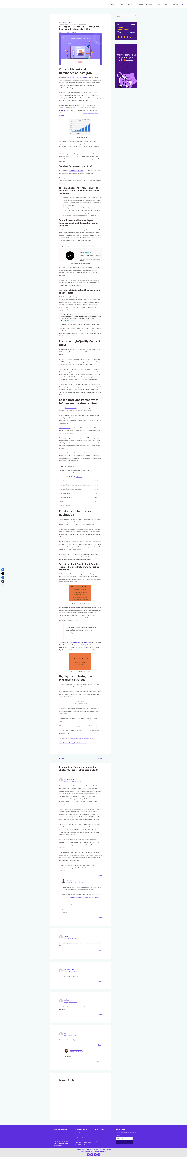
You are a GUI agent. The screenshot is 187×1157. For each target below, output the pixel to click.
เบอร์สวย (66, 1000)
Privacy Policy (98, 1139)
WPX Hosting (94, 1151)
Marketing (131, 4)
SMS (65, 1033)
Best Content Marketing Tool (61, 1141)
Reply (100, 875)
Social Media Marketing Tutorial (83, 1142)
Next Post (100, 758)
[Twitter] (91, 1154)
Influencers (79, 477)
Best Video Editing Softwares (61, 1139)
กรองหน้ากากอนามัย (69, 969)
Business (158, 4)
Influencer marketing (71, 408)
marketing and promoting (76, 170)
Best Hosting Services (60, 1133)
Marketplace (149, 4)
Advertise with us (99, 1135)
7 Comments (73, 32)
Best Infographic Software (61, 1143)
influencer (62, 110)
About (165, 4)
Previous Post (61, 758)
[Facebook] (88, 1154)
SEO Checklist (58, 1145)
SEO (122, 4)
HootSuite (77, 642)
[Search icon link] (182, 4)
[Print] (2, 581)
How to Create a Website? (81, 1133)
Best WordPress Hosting (81, 1135)
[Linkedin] (95, 1154)
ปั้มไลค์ (66, 936)
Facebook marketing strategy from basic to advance (80, 738)
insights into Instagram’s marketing (77, 77)
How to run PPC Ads (80, 1144)
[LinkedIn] (2, 577)
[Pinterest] (98, 1154)
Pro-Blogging (113, 4)
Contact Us (98, 1141)
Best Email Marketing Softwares (62, 1137)
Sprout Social (87, 642)
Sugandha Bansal (76, 1050)
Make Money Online (80, 1140)
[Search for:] (126, 16)
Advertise (140, 4)
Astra (104, 1151)
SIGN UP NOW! (124, 1142)
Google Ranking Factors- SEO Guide (82, 1137)
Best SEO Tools (58, 1135)
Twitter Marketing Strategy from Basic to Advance (73, 743)
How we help (174, 4)
